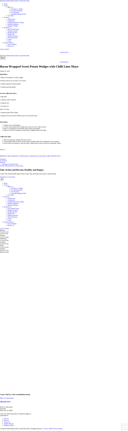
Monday (2, 230)
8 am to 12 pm (4, 250)
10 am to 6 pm (4, 244)
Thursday (3, 242)
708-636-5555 (64, 52)
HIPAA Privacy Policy (56, 428)
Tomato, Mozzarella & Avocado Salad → (12, 166)
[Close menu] (2, 179)
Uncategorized (64, 62)
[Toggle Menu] (13, 43)
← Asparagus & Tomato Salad (9, 164)
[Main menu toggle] (3, 58)
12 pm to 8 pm (4, 237)
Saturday (2, 249)
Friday (2, 245)
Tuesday (2, 235)
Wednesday (3, 238)
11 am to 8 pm (4, 240)
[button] (64, 49)
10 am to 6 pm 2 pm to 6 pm (4, 232)
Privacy (46, 428)
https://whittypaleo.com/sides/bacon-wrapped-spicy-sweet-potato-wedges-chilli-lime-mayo (34, 156)
